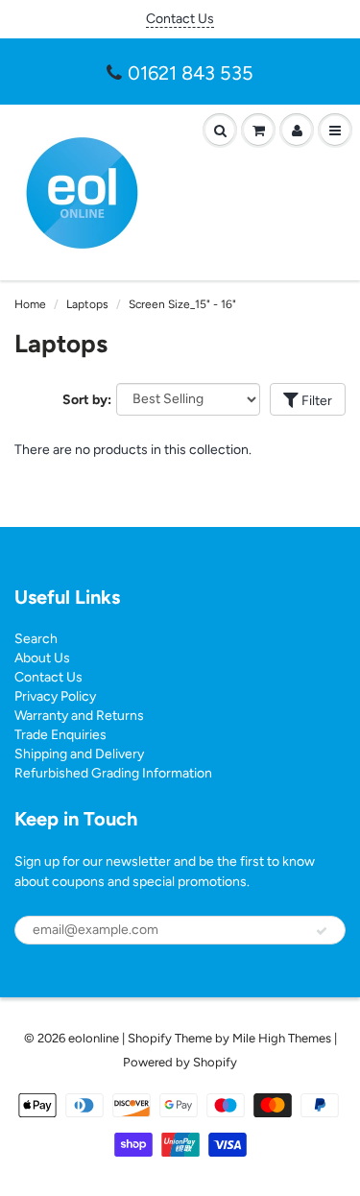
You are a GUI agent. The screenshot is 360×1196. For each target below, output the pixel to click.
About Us (42, 658)
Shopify (150, 1038)
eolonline (93, 1038)
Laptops (87, 304)
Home (30, 304)
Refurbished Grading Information (113, 773)
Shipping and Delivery (79, 754)
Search (36, 639)
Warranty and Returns (79, 715)
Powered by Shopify (180, 1062)
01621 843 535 (190, 72)
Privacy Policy (55, 696)
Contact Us (180, 19)
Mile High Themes (281, 1038)
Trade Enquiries (60, 735)
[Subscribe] (321, 931)
